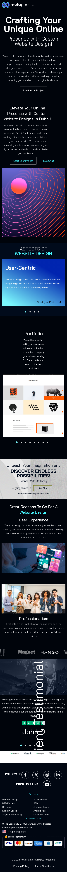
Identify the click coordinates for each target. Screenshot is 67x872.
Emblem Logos (9, 811)
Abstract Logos (41, 807)
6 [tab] (38, 442)
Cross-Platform (41, 814)
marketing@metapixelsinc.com (33, 494)
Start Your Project (34, 90)
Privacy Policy (21, 866)
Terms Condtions (44, 866)
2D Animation (40, 799)
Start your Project (23, 160)
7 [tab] (43, 442)
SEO (36, 803)
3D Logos (7, 807)
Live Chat (48, 160)
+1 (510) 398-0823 (21, 488)
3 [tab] (34, 311)
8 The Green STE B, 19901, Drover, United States (26, 824)
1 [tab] (25, 311)
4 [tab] (38, 311)
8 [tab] (47, 442)
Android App (40, 811)
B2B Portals (8, 803)
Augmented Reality (12, 814)
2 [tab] (30, 311)
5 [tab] (34, 442)
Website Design (10, 799)
